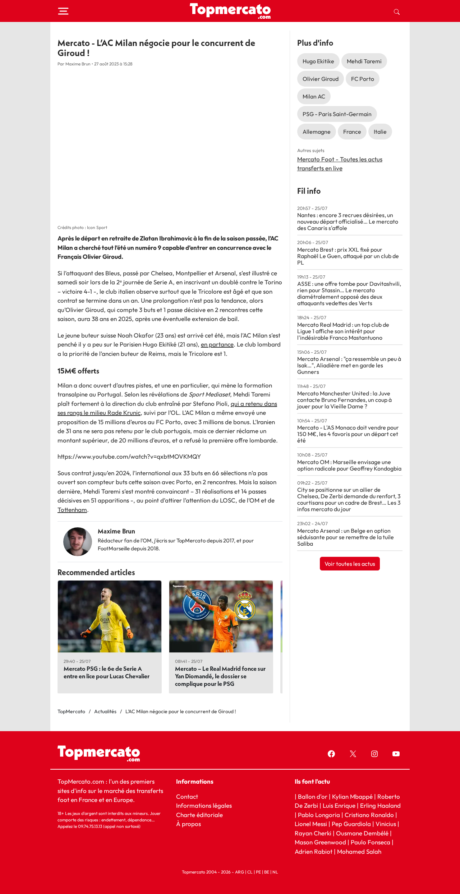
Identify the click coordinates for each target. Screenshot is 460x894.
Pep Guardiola (351, 823)
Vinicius (386, 823)
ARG (239, 872)
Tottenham (72, 509)
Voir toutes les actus (350, 563)
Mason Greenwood (321, 842)
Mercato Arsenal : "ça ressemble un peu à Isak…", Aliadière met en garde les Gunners (349, 365)
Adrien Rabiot (313, 851)
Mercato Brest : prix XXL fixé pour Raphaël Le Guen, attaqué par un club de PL (348, 256)
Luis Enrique (339, 805)
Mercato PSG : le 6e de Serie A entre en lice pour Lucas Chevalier (107, 672)
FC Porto (362, 78)
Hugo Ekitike (318, 61)
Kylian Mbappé (352, 796)
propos (190, 823)
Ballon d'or (312, 796)
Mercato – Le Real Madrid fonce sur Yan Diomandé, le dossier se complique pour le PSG (220, 676)
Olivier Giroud (321, 78)
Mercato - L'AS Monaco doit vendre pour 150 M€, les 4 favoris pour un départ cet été (348, 434)
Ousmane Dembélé (362, 833)
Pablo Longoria (319, 815)
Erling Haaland (380, 805)
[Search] (396, 11)
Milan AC (314, 96)
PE (258, 872)
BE (266, 872)
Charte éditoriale (199, 815)
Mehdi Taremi (364, 61)
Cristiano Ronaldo (369, 815)
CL (250, 872)
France (352, 131)
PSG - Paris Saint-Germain (337, 114)
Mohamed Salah (359, 851)
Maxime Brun (116, 531)
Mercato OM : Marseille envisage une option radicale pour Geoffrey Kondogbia (349, 465)
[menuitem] (396, 11)
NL (275, 872)
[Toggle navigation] (63, 11)
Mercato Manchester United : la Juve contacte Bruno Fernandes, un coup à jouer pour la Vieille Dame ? (344, 399)
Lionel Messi (311, 823)
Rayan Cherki (313, 833)
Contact (187, 796)
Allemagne (317, 131)
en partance (217, 344)
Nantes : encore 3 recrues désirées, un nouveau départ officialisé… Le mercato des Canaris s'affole (347, 221)
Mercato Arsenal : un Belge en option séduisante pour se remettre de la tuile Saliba (345, 537)
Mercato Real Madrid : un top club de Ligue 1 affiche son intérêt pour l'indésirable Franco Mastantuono (343, 331)
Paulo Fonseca (370, 842)
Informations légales (204, 805)
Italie (380, 131)
